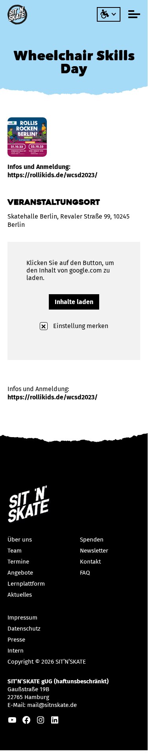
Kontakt (90, 561)
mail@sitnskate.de (52, 705)
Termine (18, 561)
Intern (15, 650)
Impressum (22, 617)
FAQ (85, 572)
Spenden (92, 539)
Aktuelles (19, 594)
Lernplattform (26, 583)
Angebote (20, 572)
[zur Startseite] (18, 14)
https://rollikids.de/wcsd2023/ (52, 397)
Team (14, 550)
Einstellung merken (80, 326)
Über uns (19, 539)
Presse (16, 639)
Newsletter (94, 550)
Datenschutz (24, 628)
